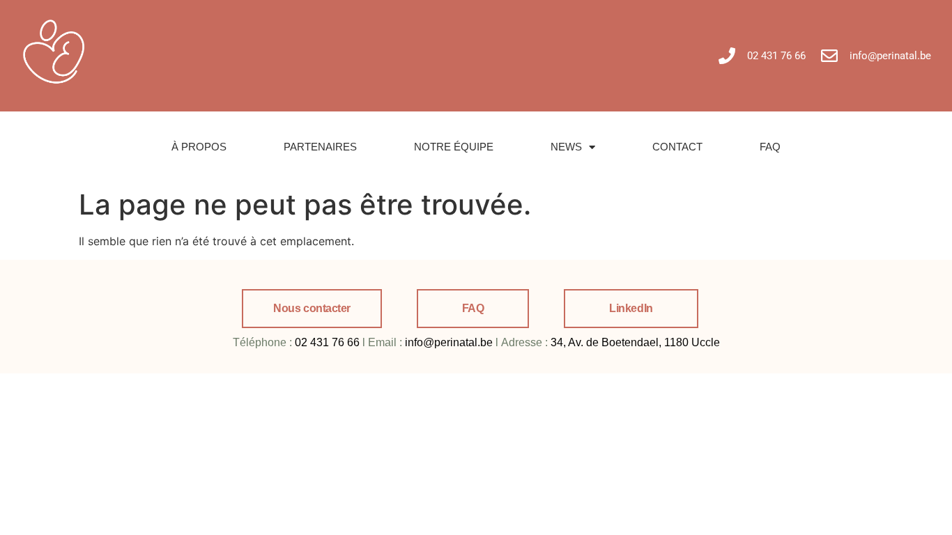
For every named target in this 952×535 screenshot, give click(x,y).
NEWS (566, 147)
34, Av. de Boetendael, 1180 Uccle (635, 342)
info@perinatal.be (449, 342)
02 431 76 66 (327, 342)
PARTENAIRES (320, 147)
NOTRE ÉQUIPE (453, 147)
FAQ (770, 147)
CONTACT (677, 147)
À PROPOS (199, 147)
